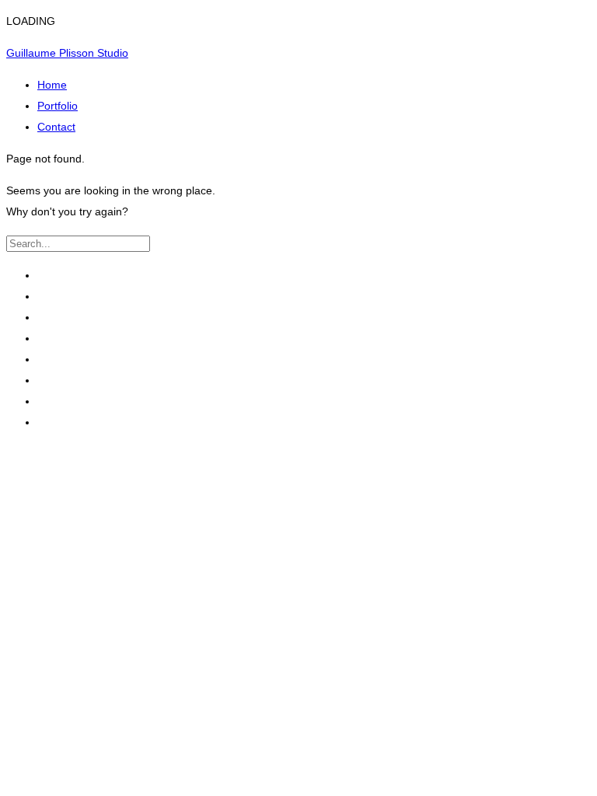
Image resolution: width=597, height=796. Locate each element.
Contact (56, 126)
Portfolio (57, 106)
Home (52, 85)
